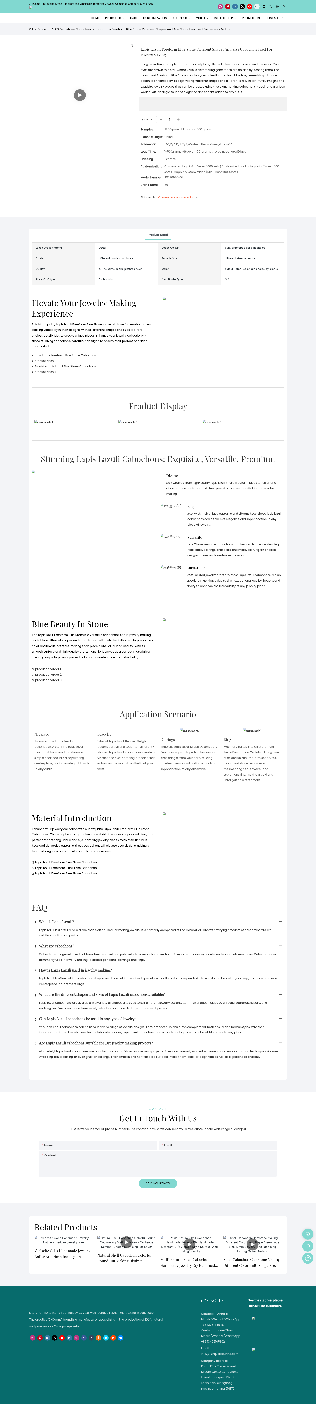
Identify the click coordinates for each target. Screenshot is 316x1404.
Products (43, 29)
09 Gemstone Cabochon (73, 29)
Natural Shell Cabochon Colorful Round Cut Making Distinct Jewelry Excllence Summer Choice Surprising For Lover (125, 1258)
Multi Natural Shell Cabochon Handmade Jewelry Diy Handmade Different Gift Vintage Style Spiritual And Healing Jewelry (189, 1262)
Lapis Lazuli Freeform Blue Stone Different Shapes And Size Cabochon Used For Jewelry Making (163, 29)
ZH (31, 29)
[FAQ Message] (307, 1258)
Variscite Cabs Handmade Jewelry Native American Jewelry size (62, 1253)
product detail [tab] (158, 235)
